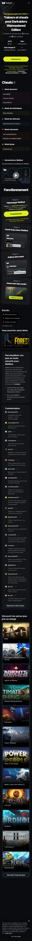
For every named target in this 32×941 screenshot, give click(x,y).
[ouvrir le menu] (29, 3)
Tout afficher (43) (7, 326)
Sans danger (9, 47)
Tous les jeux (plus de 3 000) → (16, 14)
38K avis (10, 44)
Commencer (16, 59)
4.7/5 (10, 41)
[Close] (29, 921)
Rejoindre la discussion (15, 606)
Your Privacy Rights (16, 936)
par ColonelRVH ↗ (22, 50)
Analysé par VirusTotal (9, 50)
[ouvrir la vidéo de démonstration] (16, 175)
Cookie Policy (8, 933)
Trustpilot (17, 384)
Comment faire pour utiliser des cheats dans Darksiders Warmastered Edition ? (16, 390)
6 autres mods (11, 71)
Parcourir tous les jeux (16, 875)
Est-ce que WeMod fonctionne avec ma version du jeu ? (16, 397)
